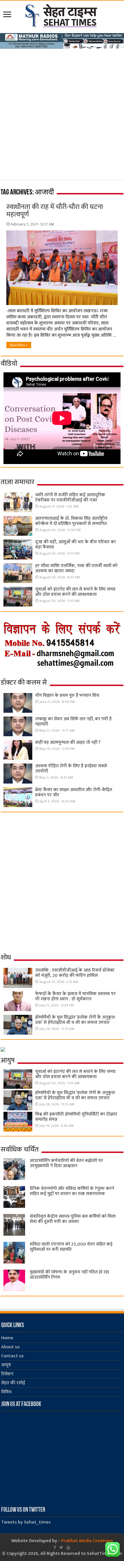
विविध (6, 1392)
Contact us (12, 1356)
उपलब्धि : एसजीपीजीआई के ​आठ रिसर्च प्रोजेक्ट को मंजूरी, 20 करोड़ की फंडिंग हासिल (74, 972)
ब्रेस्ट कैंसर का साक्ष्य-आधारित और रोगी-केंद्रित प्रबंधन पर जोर (73, 792)
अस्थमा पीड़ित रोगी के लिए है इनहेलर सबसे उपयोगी (71, 768)
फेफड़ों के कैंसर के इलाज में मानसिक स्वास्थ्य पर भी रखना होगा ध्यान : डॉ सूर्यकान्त (75, 996)
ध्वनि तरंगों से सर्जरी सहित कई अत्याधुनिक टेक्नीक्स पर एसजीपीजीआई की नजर (70, 497)
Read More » (19, 345)
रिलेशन (7, 1374)
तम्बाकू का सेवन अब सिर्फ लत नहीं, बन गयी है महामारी (73, 721)
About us (10, 1347)
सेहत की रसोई (13, 1383)
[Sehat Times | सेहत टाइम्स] (62, 14)
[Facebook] (55, 1547)
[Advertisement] (62, 117)
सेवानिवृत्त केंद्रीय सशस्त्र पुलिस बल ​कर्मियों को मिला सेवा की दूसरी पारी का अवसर (73, 1219)
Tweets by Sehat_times (25, 1522)
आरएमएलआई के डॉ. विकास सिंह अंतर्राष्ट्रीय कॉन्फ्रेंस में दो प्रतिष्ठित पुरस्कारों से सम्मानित (71, 521)
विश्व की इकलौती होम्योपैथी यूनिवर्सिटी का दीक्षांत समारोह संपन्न (76, 1116)
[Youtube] (68, 1547)
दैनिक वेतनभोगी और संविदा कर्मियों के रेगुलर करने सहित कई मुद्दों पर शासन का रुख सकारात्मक (72, 1191)
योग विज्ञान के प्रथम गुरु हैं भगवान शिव (67, 695)
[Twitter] (61, 1547)
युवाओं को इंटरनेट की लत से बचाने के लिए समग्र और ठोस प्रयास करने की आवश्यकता (75, 591)
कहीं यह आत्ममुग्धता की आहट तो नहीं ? (67, 742)
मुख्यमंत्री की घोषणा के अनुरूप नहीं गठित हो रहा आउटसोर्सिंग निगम (69, 1274)
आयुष (6, 1365)
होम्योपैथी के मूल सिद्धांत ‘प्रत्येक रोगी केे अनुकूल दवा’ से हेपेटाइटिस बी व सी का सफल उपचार (75, 1019)
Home (7, 1338)
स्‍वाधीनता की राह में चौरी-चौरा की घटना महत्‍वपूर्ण (54, 210)
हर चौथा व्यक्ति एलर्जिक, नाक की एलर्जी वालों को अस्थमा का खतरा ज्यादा (76, 568)
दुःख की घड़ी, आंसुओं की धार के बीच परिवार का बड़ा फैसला (75, 544)
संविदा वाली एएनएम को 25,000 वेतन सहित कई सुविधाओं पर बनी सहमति (71, 1246)
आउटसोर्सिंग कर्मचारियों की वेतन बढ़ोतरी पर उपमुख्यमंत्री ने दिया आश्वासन (66, 1163)
